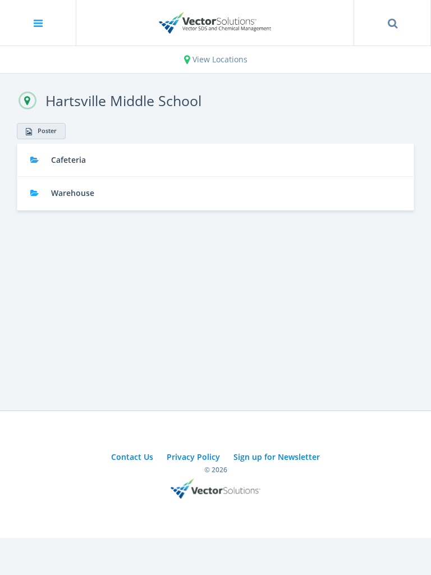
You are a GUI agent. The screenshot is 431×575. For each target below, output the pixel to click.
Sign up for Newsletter (276, 456)
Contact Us (132, 456)
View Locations (218, 59)
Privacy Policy (193, 456)
